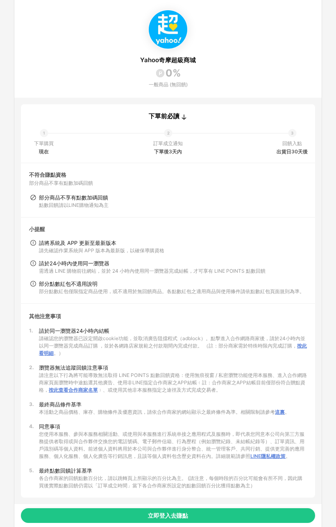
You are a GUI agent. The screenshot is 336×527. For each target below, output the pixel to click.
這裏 (280, 412)
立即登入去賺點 (168, 515)
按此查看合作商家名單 (73, 390)
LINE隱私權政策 (268, 456)
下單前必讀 (164, 116)
